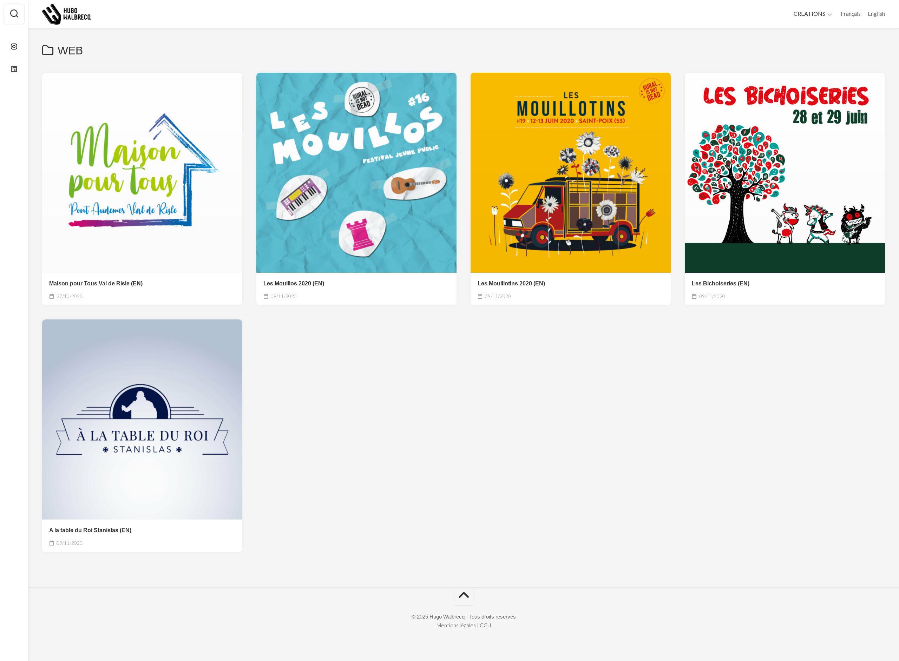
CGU (485, 625)
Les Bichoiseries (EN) (720, 283)
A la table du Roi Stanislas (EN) (90, 530)
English (876, 13)
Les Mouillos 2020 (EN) (293, 283)
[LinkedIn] (14, 69)
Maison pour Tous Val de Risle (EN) (96, 283)
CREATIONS (809, 13)
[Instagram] (14, 47)
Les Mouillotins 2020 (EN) (511, 283)
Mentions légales (456, 625)
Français (851, 13)
